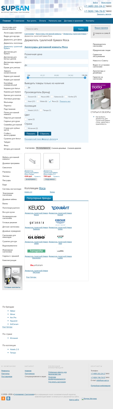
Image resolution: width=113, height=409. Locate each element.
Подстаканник (9, 109)
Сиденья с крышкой (10, 256)
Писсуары (6, 180)
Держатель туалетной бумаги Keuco (36, 214)
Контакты (90, 21)
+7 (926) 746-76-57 (95, 11)
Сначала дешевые (59, 148)
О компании (18, 21)
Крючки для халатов (12, 95)
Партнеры (5, 374)
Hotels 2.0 (14, 349)
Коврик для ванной (12, 80)
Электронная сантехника (7, 194)
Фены (6, 145)
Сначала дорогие (74, 148)
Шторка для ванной (12, 149)
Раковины (6, 172)
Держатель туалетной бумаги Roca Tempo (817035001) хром (32, 172)
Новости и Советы (100, 61)
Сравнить (37, 176)
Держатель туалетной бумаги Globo (36, 242)
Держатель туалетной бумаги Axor (60, 242)
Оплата (42, 21)
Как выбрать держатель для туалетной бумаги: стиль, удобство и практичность (103, 120)
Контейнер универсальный (10, 84)
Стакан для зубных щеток (12, 129)
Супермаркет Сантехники (24, 394)
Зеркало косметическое (10, 72)
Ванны (5, 204)
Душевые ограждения (11, 231)
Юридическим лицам (101, 50)
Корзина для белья (12, 88)
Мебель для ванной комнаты (10, 158)
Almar (12, 314)
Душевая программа (10, 163)
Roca (42, 188)
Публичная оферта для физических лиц (57, 373)
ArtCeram (14, 324)
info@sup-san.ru (102, 380)
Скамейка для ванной (13, 125)
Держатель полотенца (13, 43)
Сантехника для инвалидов (9, 236)
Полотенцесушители (11, 208)
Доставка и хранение (73, 21)
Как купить (31, 21)
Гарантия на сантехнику (98, 78)
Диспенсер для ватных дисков (10, 58)
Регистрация (106, 3)
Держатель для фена (13, 40)
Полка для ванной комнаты (11, 113)
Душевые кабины (9, 199)
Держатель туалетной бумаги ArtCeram (36, 271)
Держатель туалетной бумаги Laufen (60, 257)
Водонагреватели (9, 246)
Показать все (65, 101)
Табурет (7, 142)
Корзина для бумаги (12, 92)
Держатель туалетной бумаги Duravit (60, 214)
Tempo (13, 353)
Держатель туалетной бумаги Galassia (36, 228)
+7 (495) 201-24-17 (95, 6)
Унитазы (5, 176)
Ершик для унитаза (12, 68)
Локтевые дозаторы (12, 99)
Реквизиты (5, 371)
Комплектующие (9, 260)
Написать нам (55, 21)
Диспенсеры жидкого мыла (12, 63)
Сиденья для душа (12, 121)
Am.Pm (13, 317)
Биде (4, 185)
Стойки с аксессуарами (10, 134)
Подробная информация (100, 386)
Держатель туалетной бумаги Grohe (60, 228)
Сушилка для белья (12, 139)
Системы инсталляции (11, 189)
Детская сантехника (10, 227)
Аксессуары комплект (13, 33)
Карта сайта (74, 400)
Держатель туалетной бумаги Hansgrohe (36, 257)
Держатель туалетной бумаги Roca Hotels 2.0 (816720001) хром (51, 172)
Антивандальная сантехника (9, 217)
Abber (12, 311)
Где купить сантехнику (57, 382)
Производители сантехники (99, 45)
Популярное (30, 374)
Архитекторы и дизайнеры (99, 72)
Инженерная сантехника (7, 251)
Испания (14, 338)
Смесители (7, 168)
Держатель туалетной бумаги (13, 47)
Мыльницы (8, 102)
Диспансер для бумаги (10, 53)
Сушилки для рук (9, 241)
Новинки (28, 371)
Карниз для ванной (12, 76)
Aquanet (13, 321)
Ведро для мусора (11, 36)
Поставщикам (6, 377)
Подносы (7, 106)
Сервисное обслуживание (99, 55)
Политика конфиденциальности (56, 378)
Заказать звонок (104, 14)
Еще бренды (7, 327)
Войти (95, 3)
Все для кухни (8, 212)
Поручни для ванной (12, 118)
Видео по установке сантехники (101, 66)
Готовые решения (9, 222)
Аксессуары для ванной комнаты (9, 28)
